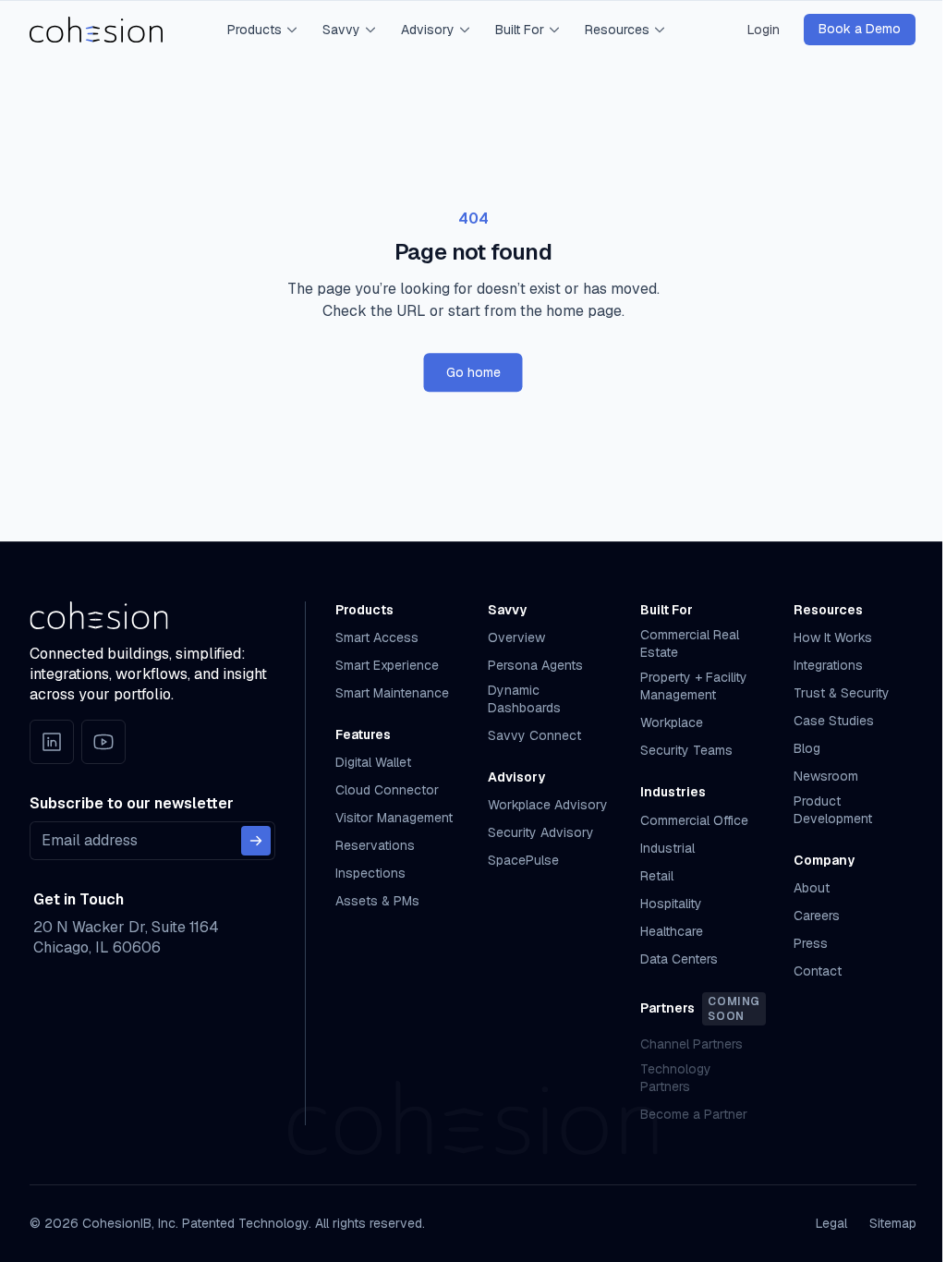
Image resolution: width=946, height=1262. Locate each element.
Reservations (375, 845)
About (812, 888)
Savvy (341, 29)
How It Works (833, 637)
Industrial (667, 848)
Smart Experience (387, 665)
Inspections (370, 873)
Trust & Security (842, 693)
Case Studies (834, 720)
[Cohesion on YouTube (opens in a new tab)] (103, 742)
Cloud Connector (387, 790)
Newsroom (826, 776)
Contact (818, 971)
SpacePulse (523, 860)
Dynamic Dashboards (524, 699)
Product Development (833, 810)
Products (254, 29)
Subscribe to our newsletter (132, 803)
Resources (617, 29)
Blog (807, 748)
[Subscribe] (256, 840)
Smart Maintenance (392, 693)
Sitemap (892, 1223)
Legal (831, 1223)
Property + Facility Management (693, 686)
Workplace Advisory (548, 804)
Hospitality (671, 903)
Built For (519, 29)
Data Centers (679, 959)
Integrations (828, 665)
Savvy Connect (534, 735)
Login (763, 29)
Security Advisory (541, 832)
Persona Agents (535, 665)
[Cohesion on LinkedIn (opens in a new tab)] (52, 742)
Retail (656, 876)
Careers (817, 915)
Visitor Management (394, 817)
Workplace (671, 722)
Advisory (428, 29)
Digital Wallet (373, 762)
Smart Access (376, 637)
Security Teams (686, 750)
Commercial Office (694, 820)
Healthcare (671, 931)
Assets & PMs (377, 900)
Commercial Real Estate (689, 643)
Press (811, 943)
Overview (516, 637)
